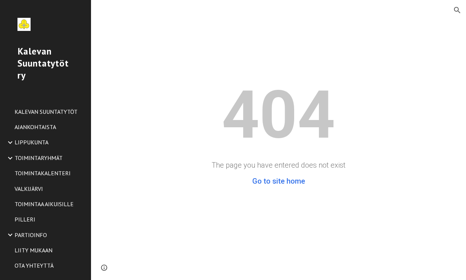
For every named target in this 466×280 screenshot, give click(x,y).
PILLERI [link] (25, 219)
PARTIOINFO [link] (31, 235)
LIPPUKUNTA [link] (31, 142)
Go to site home (278, 181)
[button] (457, 10)
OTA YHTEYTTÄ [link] (34, 265)
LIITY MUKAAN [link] (33, 250)
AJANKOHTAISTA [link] (35, 127)
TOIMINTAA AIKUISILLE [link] (44, 204)
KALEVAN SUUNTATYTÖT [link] (46, 111)
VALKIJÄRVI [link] (29, 188)
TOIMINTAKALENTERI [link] (43, 173)
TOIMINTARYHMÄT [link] (39, 157)
